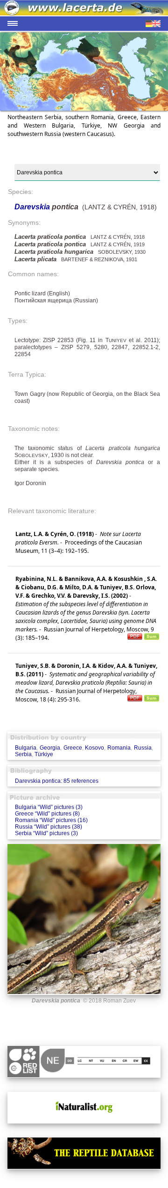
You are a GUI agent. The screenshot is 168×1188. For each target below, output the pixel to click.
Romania (119, 747)
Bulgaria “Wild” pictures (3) (49, 807)
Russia (143, 747)
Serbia (23, 754)
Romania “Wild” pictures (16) (51, 820)
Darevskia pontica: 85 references (56, 781)
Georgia (50, 747)
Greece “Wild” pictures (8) (47, 813)
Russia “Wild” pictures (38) (48, 826)
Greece (72, 747)
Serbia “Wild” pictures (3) (46, 833)
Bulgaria (25, 747)
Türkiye (44, 754)
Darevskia (33, 207)
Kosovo (94, 747)
